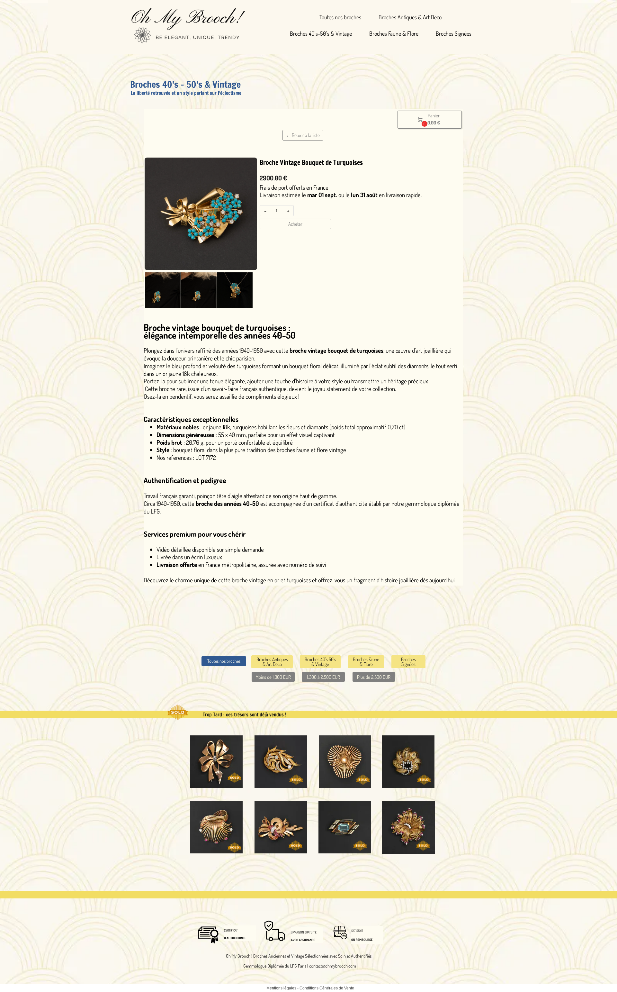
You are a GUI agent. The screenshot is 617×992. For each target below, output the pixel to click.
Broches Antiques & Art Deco (410, 17)
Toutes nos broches (340, 17)
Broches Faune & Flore (393, 33)
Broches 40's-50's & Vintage (321, 33)
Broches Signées (453, 33)
